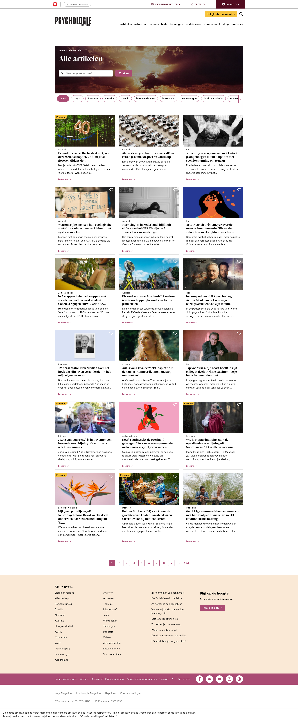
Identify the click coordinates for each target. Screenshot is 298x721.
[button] (230, 4)
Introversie (168, 98)
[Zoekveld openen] (241, 14)
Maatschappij (238, 98)
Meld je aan (211, 608)
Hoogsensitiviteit (145, 98)
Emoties (109, 98)
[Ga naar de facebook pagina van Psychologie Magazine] (199, 679)
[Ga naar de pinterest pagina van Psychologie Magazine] (239, 679)
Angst (77, 98)
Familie (125, 98)
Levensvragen (189, 98)
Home (62, 50)
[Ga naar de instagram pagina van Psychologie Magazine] (229, 679)
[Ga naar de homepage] (73, 21)
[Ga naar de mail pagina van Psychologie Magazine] (209, 679)
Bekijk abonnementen (221, 14)
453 (186, 563)
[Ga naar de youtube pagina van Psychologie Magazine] (219, 679)
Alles (63, 98)
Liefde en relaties (213, 98)
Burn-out (93, 98)
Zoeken (124, 73)
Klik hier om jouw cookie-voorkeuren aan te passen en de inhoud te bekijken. (153, 712)
